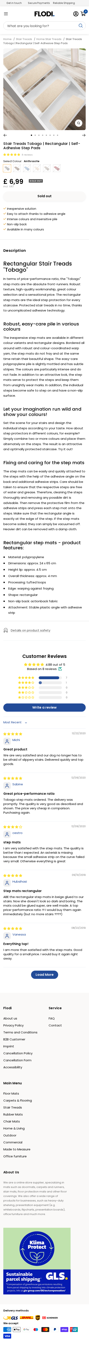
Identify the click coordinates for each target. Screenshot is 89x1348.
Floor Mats (11, 1093)
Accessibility (12, 1067)
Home (7, 39)
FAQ (52, 1018)
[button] (12, 155)
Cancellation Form (17, 1060)
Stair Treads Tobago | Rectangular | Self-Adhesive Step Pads (42, 41)
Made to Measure (16, 1149)
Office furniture (15, 1156)
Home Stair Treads (48, 39)
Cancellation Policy (17, 1053)
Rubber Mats (13, 1114)
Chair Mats (11, 1121)
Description (14, 250)
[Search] (44, 26)
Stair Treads (24, 39)
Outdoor (9, 1135)
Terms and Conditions (20, 1032)
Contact (55, 1025)
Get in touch (14, 3)
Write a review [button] (44, 707)
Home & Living (14, 1128)
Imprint (8, 1046)
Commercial (12, 1142)
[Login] (75, 14)
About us (10, 1018)
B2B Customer (14, 1039)
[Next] (84, 135)
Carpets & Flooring (17, 1100)
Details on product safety (30, 630)
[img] (12, 734)
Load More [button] (45, 974)
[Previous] (5, 135)
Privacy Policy (13, 1025)
